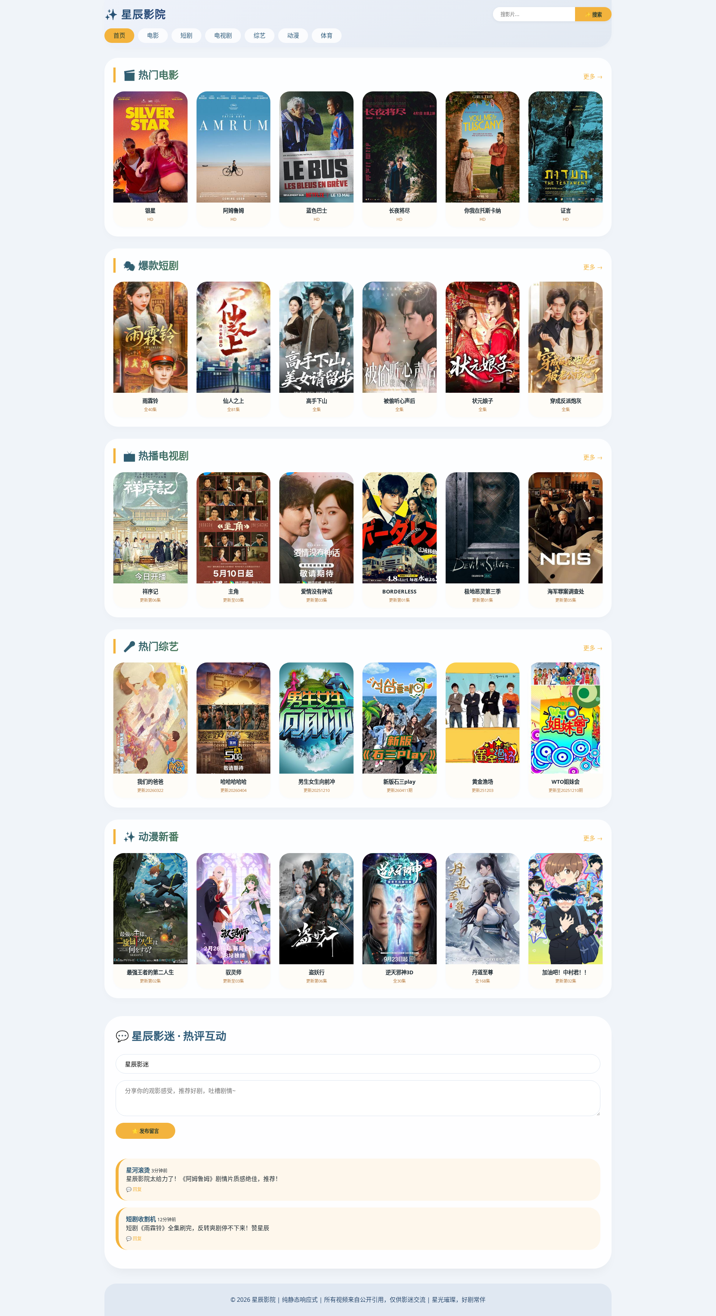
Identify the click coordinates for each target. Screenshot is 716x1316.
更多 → (593, 76)
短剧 (186, 35)
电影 (153, 35)
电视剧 (223, 35)
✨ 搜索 (593, 14)
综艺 (260, 35)
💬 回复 (134, 1189)
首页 (119, 35)
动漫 (293, 35)
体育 (327, 35)
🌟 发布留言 (145, 1131)
